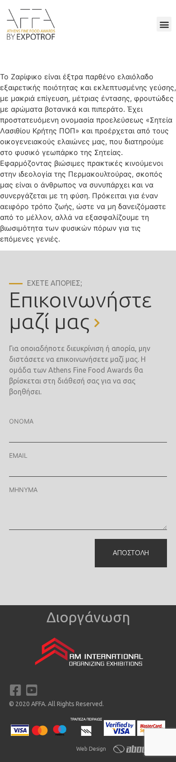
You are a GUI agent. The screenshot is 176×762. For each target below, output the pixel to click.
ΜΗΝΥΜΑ (23, 489)
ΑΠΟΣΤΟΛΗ (131, 553)
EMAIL (18, 455)
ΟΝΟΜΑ (21, 421)
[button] (164, 24)
